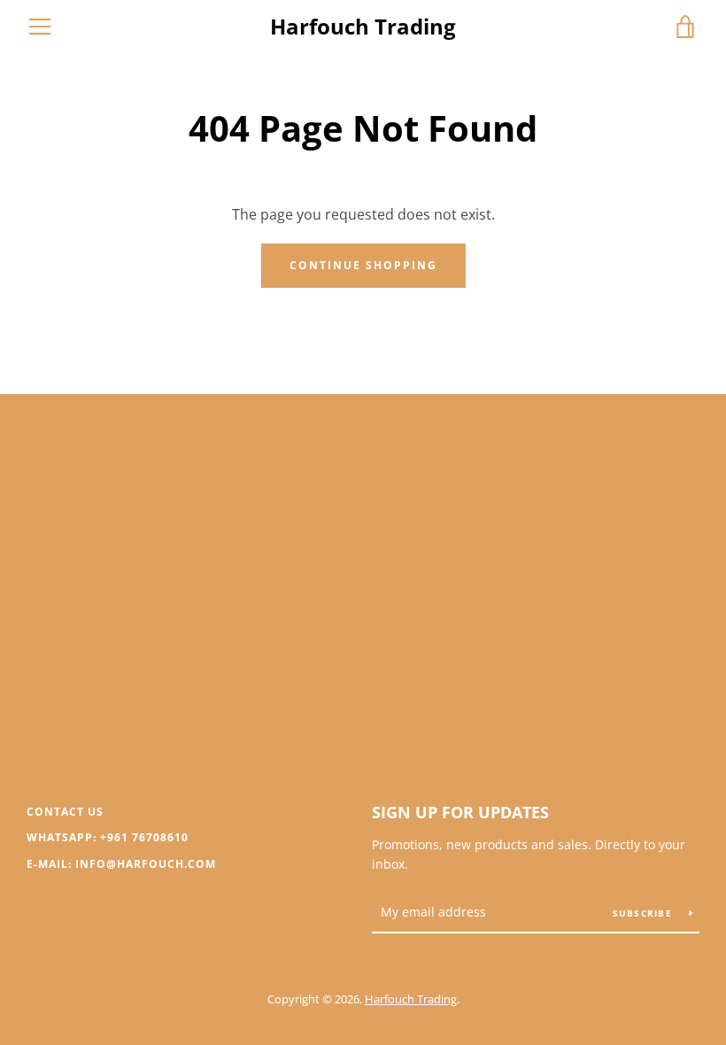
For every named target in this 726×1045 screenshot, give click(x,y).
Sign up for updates (460, 812)
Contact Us (65, 811)
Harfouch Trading (363, 27)
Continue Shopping (363, 265)
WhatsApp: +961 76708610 (108, 837)
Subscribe (644, 913)
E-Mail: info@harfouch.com (121, 863)
